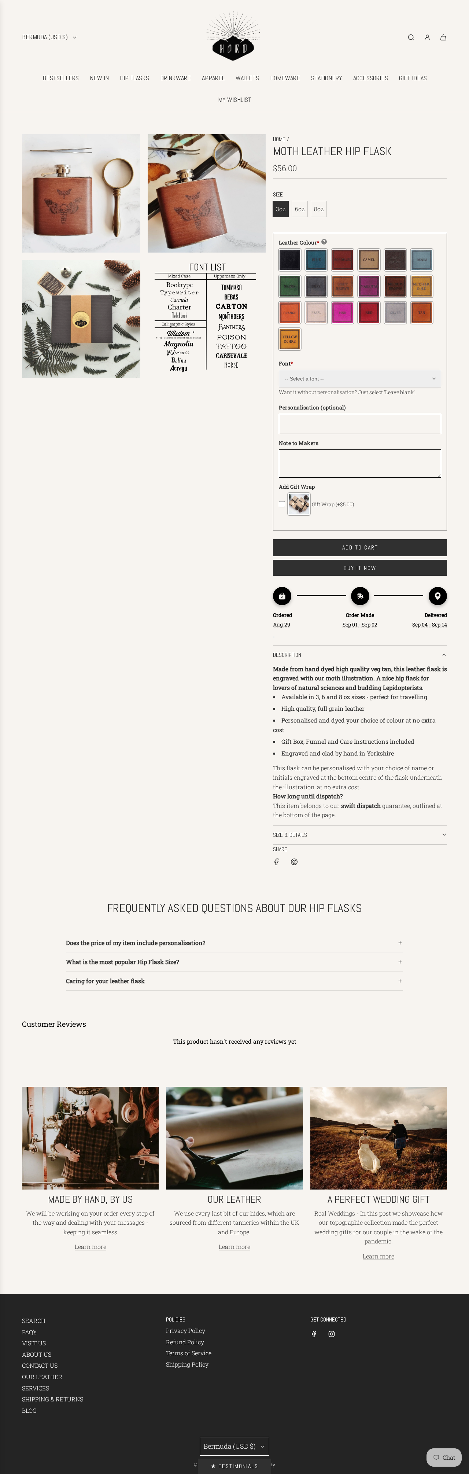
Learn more (90, 1246)
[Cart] (443, 37)
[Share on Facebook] (277, 863)
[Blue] (316, 260)
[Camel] (369, 260)
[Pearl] (316, 313)
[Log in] (427, 37)
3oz (280, 209)
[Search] (411, 37)
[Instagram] (332, 1334)
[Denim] (422, 260)
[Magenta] (369, 286)
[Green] (290, 286)
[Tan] (422, 313)
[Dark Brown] (395, 260)
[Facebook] (314, 1334)
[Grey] (316, 286)
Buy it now (360, 568)
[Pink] (343, 313)
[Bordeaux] (343, 260)
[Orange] (290, 313)
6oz (299, 209)
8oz (319, 209)
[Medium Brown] (395, 286)
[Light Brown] (343, 286)
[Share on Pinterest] (294, 863)
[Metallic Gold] (422, 286)
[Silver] (395, 313)
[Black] (290, 260)
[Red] (369, 313)
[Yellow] (290, 339)
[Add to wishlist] (273, 637)
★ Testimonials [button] (234, 1466)
